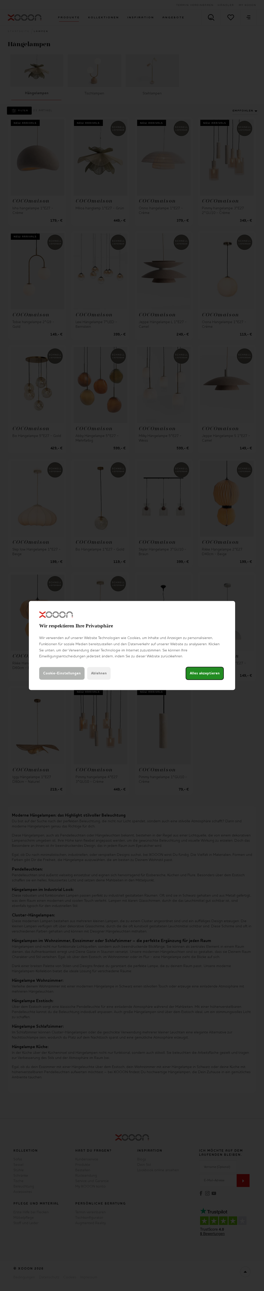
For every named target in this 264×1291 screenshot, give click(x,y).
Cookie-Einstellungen (62, 673)
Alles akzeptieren (205, 673)
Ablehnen (99, 673)
